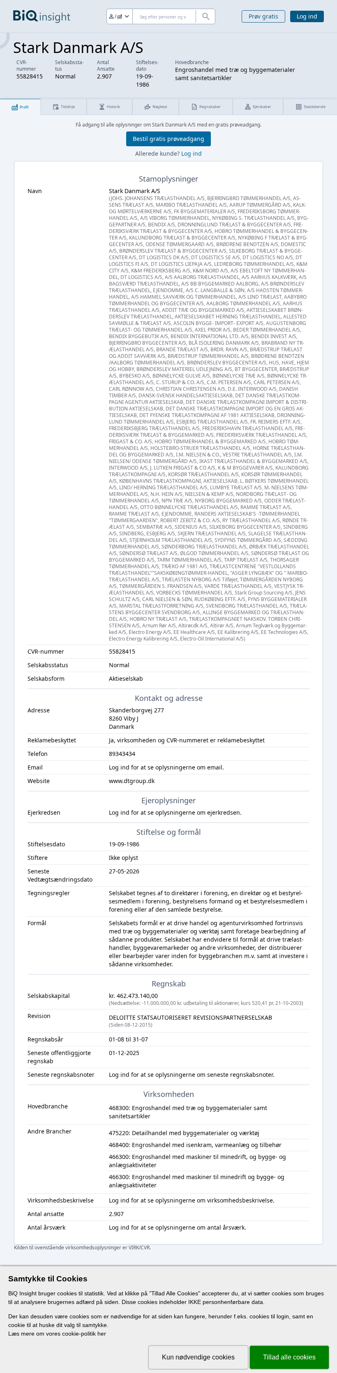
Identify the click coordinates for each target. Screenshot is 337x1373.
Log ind (307, 16)
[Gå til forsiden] (41, 16)
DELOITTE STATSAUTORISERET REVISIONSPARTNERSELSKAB (190, 1021)
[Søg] (205, 16)
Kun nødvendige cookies (198, 1357)
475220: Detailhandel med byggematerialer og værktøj (184, 1133)
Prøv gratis (263, 16)
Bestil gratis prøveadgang (168, 139)
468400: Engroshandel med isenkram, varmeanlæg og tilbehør (195, 1145)
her (101, 1333)
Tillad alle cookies (289, 1357)
